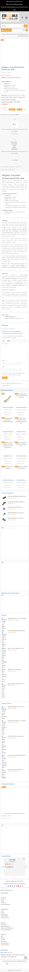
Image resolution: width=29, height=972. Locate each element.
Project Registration (5, 904)
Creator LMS (18, 970)
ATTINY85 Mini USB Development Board (14, 813)
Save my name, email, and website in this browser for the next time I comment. (13, 374)
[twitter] (12, 886)
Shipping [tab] (11, 166)
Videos (2, 910)
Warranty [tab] (18, 166)
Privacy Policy (4, 924)
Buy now (20, 109)
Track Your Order (5, 917)
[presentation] (24, 783)
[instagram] (14, 886)
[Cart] (26, 18)
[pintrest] (10, 886)
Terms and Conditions (6, 929)
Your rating (4, 340)
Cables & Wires (9, 34)
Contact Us (3, 902)
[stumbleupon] (20, 886)
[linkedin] (8, 886)
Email (4, 366)
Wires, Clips (16, 34)
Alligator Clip (7, 385)
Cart (2, 936)
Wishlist (3, 938)
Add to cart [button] (8, 412)
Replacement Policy (5, 926)
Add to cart (12, 109)
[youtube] (18, 886)
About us (3, 899)
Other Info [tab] (4, 169)
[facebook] (6, 886)
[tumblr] (16, 886)
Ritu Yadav (13, 859)
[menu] (24, 30)
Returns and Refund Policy (7, 928)
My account (3, 941)
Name (4, 360)
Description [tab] (4, 166)
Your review (5, 343)
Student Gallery (4, 916)
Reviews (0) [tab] (11, 169)
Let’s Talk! (17, 102)
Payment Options (5, 943)
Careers (3, 901)
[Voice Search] (22, 26)
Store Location (4, 914)
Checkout (3, 939)
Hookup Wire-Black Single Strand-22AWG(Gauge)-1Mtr (14, 151)
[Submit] (26, 25)
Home (4, 34)
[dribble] (22, 886)
